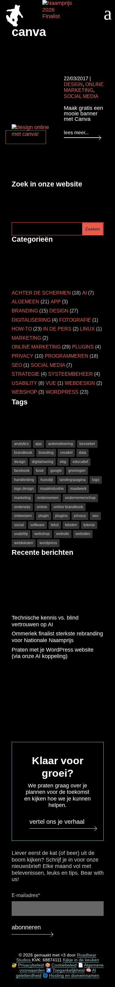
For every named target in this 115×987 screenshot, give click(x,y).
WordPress (62, 392)
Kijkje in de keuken (81, 959)
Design (73, 84)
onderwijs (22, 507)
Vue (51, 383)
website (62, 534)
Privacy (22, 356)
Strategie (26, 374)
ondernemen (48, 498)
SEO (17, 365)
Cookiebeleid (64, 965)
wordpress (48, 543)
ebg (63, 462)
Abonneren (26, 927)
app (38, 444)
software (37, 525)
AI (84, 292)
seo (95, 516)
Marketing (26, 338)
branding (46, 452)
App (56, 301)
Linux (87, 328)
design (19, 462)
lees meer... (76, 132)
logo (95, 480)
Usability (24, 383)
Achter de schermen (41, 292)
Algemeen (25, 301)
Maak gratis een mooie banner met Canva (83, 113)
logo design (24, 488)
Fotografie (75, 320)
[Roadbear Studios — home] (14, 16)
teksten (71, 525)
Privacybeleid (31, 965)
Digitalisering (31, 320)
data (82, 452)
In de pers (57, 328)
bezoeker (87, 444)
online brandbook (68, 507)
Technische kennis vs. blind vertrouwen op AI (45, 621)
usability (21, 534)
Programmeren (66, 356)
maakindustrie (52, 488)
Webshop (24, 392)
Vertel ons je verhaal (56, 821)
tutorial (89, 525)
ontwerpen (23, 516)
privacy (80, 516)
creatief (66, 452)
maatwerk (78, 488)
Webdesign (80, 383)
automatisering (60, 444)
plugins (61, 516)
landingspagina (72, 480)
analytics (21, 444)
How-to (22, 328)
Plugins (83, 346)
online (42, 507)
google (56, 470)
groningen (77, 470)
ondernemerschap (80, 498)
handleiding (24, 480)
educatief (80, 462)
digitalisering (42, 462)
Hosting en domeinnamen (74, 975)
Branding (25, 310)
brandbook (23, 452)
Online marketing (36, 346)
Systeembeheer (70, 374)
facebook (21, 470)
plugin (43, 516)
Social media (81, 96)
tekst (55, 525)
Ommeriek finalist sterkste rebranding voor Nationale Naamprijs (57, 637)
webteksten (23, 543)
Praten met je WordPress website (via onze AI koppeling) (53, 653)
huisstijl (46, 480)
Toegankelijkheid (68, 970)
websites (82, 534)
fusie (40, 470)
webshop (42, 534)
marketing (22, 498)
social (19, 525)
